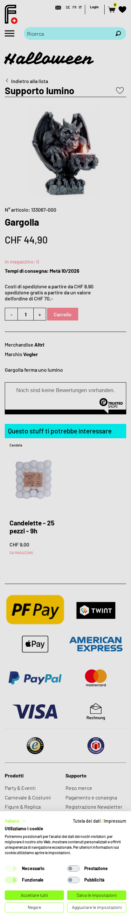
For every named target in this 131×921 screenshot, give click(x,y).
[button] (15, 821)
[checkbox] (11, 868)
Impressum (115, 821)
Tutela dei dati (87, 821)
